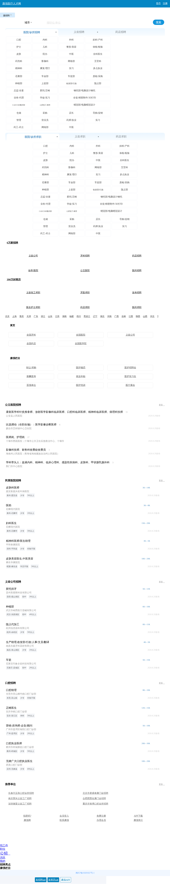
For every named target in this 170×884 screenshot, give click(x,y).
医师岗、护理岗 (15, 437)
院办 (45, 54)
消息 (2, 857)
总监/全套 (19, 90)
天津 (29, 316)
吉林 (124, 316)
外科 (71, 40)
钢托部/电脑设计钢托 (84, 90)
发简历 (53, 880)
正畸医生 (11, 707)
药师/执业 (71, 120)
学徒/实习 (45, 97)
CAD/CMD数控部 (18, 105)
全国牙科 (31, 335)
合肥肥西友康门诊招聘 (94, 798)
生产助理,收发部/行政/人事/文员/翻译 (27, 642)
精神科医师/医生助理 (18, 540)
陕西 (138, 316)
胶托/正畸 (45, 90)
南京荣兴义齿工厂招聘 (20, 798)
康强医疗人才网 (11, 3)
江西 (131, 316)
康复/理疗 (45, 68)
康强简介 (138, 820)
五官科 (97, 61)
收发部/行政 (71, 83)
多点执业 (97, 68)
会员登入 (64, 816)
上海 (14, 316)
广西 (116, 316)
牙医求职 (85, 292)
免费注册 (101, 816)
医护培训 (80, 385)
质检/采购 (98, 76)
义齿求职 (80, 136)
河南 (109, 316)
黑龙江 (87, 316)
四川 (79, 316)
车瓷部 (71, 76)
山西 (145, 316)
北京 (7, 316)
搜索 (158, 22)
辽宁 (95, 316)
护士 (18, 47)
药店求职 (121, 136)
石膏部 (18, 76)
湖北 (102, 316)
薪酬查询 (31, 376)
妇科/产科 (98, 40)
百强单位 (31, 385)
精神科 (18, 68)
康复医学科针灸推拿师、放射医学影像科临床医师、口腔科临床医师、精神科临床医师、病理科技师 (64, 411)
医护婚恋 (80, 367)
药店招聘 (120, 32)
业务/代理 (19, 97)
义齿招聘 (79, 32)
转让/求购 (31, 367)
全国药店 (31, 343)
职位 (2, 848)
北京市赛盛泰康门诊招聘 (95, 793)
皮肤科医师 (12, 487)
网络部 (71, 61)
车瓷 (8, 659)
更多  (162, 405)
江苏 (57, 316)
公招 (4, 853)
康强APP (65, 880)
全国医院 (80, 335)
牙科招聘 (85, 255)
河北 (152, 316)
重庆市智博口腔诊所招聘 (95, 804)
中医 (71, 54)
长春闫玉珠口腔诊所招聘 (21, 793)
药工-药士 (19, 127)
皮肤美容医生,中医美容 (19, 558)
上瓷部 (45, 83)
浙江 (43, 316)
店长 (71, 113)
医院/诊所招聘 (31, 32)
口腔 (18, 40)
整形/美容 (71, 47)
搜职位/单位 (54, 22)
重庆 (21, 316)
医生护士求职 (33, 307)
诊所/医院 (33, 270)
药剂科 (18, 61)
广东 (36, 316)
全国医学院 (80, 343)
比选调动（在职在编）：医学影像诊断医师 (31, 424)
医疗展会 (130, 385)
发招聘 (41, 880)
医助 (8, 505)
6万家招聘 (12, 242)
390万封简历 (14, 279)
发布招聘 (136, 292)
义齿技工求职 (33, 292)
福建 (71, 316)
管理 (18, 120)
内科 (45, 40)
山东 (50, 316)
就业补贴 (80, 376)
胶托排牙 (11, 588)
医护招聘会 (130, 367)
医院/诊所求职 (33, 136)
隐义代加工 (12, 624)
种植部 (18, 83)
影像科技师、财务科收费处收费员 (26, 449)
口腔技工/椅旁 (45, 105)
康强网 (27, 820)
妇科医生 (11, 523)
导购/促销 (98, 113)
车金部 (45, 76)
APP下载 (138, 816)
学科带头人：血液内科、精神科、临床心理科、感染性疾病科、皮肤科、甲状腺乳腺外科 (58, 462)
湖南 (64, 316)
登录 (158, 3)
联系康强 (64, 820)
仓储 (18, 113)
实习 (71, 68)
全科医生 (97, 54)
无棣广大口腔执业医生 (19, 761)
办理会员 (101, 820)
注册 (165, 3)
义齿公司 (33, 255)
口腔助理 (11, 690)
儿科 (45, 47)
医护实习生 (130, 376)
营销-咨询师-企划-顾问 (19, 725)
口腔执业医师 (14, 743)
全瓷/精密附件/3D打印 (84, 97)
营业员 (45, 120)
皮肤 (18, 54)
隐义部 (97, 83)
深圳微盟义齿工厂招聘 (20, 804)
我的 (2, 861)
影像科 (45, 61)
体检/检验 (98, 47)
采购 (45, 113)
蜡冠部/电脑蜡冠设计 (84, 105)
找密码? (27, 816)
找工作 (4, 845)
